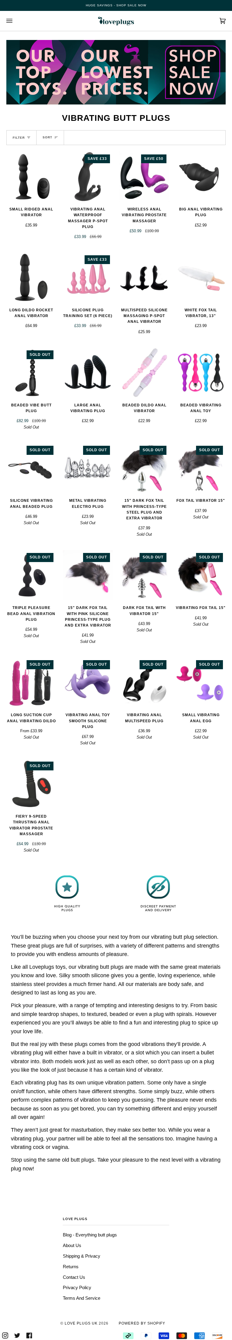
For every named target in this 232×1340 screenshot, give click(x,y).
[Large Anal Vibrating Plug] (88, 373)
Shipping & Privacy (81, 1256)
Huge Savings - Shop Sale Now (116, 5)
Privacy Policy (77, 1287)
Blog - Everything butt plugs (90, 1234)
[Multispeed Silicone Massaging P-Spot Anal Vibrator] (144, 278)
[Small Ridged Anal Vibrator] (31, 177)
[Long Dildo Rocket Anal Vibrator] (31, 278)
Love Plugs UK (81, 1323)
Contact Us (74, 1277)
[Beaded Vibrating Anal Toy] (201, 373)
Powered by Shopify (142, 1323)
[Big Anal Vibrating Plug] (201, 177)
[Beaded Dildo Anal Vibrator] (144, 373)
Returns (71, 1266)
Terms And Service (81, 1298)
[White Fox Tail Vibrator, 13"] (201, 278)
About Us (72, 1245)
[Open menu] (15, 21)
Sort (47, 137)
